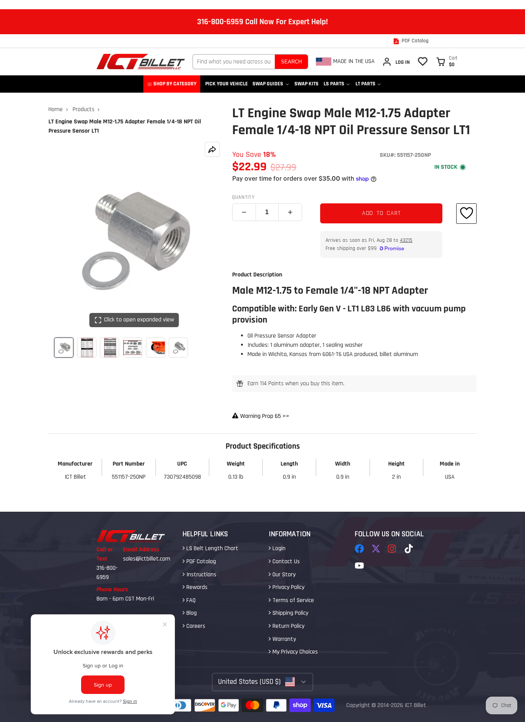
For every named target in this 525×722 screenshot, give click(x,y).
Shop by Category (174, 83)
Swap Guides (268, 83)
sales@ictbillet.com (146, 559)
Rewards (196, 587)
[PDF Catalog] (411, 41)
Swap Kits (306, 83)
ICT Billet (415, 705)
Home (55, 109)
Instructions (200, 575)
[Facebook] (359, 548)
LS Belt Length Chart (211, 548)
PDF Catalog (200, 561)
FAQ (190, 600)
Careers (195, 626)
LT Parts (365, 83)
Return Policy (287, 626)
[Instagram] (392, 548)
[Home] (140, 61)
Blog (191, 613)
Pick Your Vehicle (226, 83)
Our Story (283, 575)
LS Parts (334, 83)
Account (396, 62)
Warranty (283, 639)
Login (278, 548)
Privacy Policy (287, 587)
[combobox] (234, 62)
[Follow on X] (375, 548)
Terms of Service (292, 600)
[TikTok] (409, 548)
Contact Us (285, 561)
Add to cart (381, 213)
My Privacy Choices (294, 652)
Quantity (243, 197)
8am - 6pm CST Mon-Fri (125, 599)
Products (84, 109)
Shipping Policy (289, 613)
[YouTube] (359, 565)
